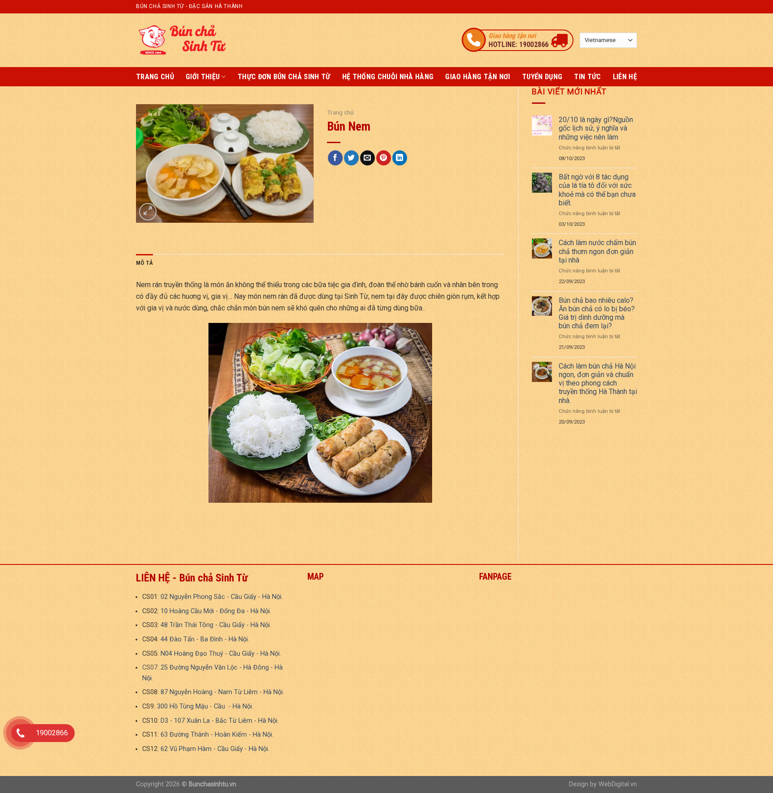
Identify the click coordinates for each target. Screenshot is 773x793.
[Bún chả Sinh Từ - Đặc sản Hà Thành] (180, 40)
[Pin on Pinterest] (383, 157)
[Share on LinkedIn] (399, 157)
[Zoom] (148, 212)
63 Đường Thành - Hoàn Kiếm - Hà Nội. (217, 734)
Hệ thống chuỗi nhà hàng (387, 76)
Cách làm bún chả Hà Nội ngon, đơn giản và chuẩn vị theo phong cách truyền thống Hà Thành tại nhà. (598, 383)
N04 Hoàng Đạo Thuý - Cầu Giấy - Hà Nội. (221, 653)
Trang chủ (340, 112)
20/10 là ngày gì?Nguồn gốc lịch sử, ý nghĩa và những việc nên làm (596, 128)
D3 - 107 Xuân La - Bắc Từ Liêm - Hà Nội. (220, 721)
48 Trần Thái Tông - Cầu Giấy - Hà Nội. (216, 625)
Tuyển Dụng (542, 76)
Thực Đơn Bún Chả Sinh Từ (284, 76)
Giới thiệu (203, 76)
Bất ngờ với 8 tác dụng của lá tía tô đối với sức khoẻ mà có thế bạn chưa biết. (597, 190)
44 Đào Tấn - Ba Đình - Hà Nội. (205, 639)
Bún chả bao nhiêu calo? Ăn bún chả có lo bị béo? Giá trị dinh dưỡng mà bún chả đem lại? (597, 313)
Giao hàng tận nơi (477, 76)
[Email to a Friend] (367, 157)
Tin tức (587, 76)
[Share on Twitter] (351, 157)
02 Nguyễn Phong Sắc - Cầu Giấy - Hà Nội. (222, 597)
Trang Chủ (155, 76)
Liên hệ (625, 76)
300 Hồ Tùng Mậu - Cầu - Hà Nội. (205, 706)
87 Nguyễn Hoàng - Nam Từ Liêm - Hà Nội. (222, 692)
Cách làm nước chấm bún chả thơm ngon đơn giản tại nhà (597, 251)
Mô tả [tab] (144, 262)
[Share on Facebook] (335, 157)
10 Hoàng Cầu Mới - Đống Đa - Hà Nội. (216, 611)
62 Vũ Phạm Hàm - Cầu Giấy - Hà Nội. (215, 749)
